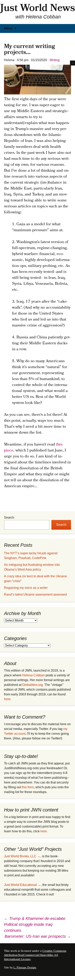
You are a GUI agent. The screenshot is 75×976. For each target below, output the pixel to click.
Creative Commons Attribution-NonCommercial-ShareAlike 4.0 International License (35, 955)
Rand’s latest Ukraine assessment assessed (35, 594)
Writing (55, 60)
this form (28, 787)
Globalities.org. (33, 684)
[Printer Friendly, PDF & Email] (72, 63)
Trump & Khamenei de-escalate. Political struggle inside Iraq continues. (35, 924)
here (7, 699)
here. (44, 831)
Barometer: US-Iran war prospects (38, 936)
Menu (8, 28)
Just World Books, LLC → (22, 856)
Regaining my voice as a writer (26, 587)
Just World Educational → (22, 884)
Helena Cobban (33, 675)
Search (9, 517)
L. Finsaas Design (24, 968)
